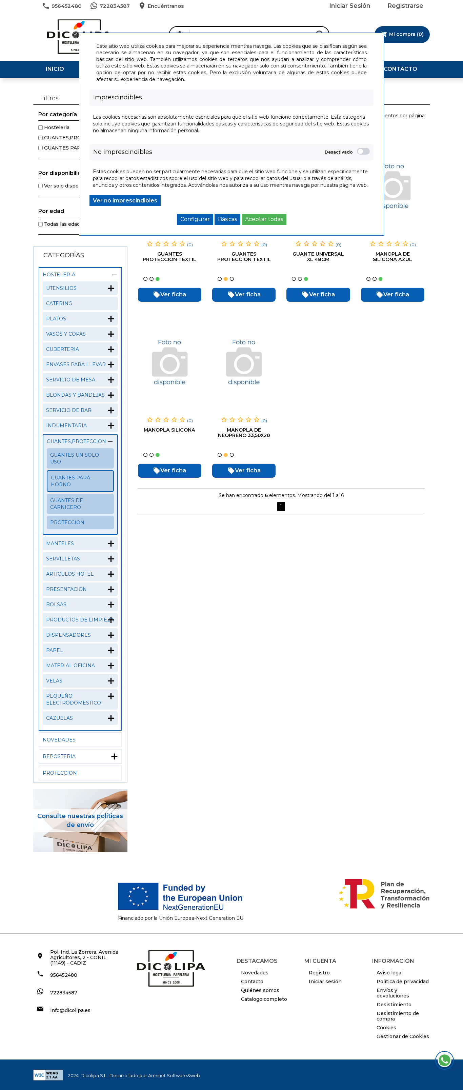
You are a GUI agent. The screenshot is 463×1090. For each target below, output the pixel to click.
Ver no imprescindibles (125, 200)
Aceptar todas (264, 219)
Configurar (195, 219)
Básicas (227, 219)
